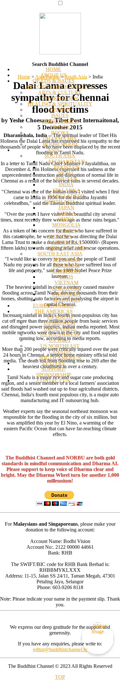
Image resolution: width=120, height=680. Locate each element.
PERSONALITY (60, 121)
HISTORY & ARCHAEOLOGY (60, 86)
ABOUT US (53, 75)
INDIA (66, 184)
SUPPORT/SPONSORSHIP (53, 371)
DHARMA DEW (60, 98)
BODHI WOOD (60, 144)
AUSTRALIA (66, 242)
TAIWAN (66, 230)
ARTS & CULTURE (60, 92)
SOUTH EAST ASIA (60, 253)
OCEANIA (60, 236)
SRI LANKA (66, 190)
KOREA (66, 213)
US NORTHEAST (59, 346)
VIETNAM (66, 282)
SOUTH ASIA (59, 155)
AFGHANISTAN (66, 161)
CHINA (66, 219)
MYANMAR (66, 259)
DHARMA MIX (60, 138)
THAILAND (66, 265)
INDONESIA (66, 294)
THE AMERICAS (54, 311)
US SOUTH (60, 317)
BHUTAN (66, 179)
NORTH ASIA (60, 202)
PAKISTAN (66, 167)
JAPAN (66, 207)
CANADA (60, 351)
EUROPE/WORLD (53, 305)
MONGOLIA (66, 225)
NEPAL (66, 173)
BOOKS (60, 132)
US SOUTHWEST (60, 334)
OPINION (60, 109)
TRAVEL (60, 127)
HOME (53, 69)
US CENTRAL (60, 328)
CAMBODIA (66, 271)
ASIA (53, 150)
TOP (60, 677)
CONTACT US (53, 380)
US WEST (60, 340)
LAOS (66, 276)
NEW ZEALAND (66, 248)
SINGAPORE (66, 288)
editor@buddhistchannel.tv (60, 649)
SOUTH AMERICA (60, 357)
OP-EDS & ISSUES (54, 81)
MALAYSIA (66, 300)
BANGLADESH (66, 196)
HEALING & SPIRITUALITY (60, 104)
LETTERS (53, 363)
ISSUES (59, 115)
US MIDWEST (60, 323)
